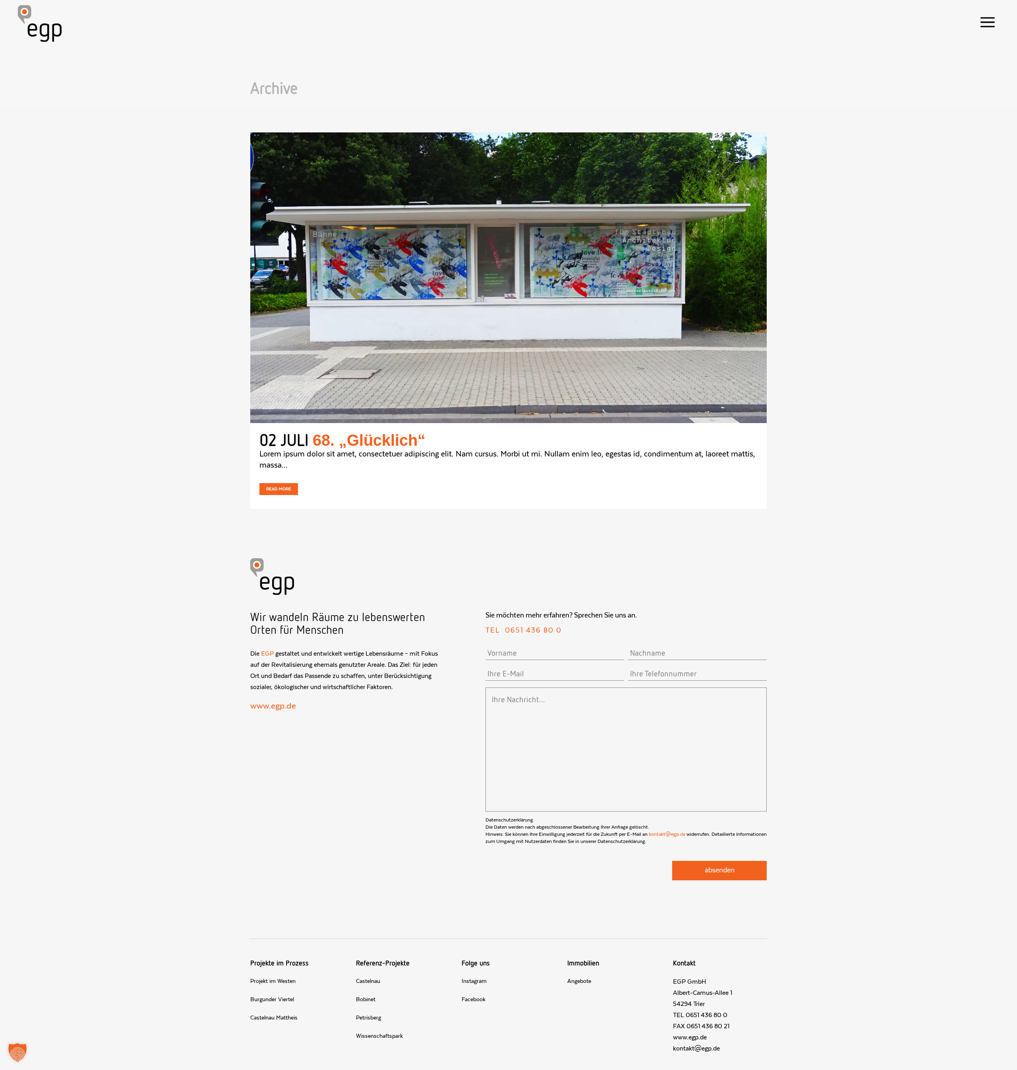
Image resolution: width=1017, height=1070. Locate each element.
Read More (278, 489)
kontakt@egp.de (667, 834)
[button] (17, 1052)
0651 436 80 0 (533, 631)
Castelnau (368, 981)
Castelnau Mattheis (274, 1018)
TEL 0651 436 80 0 (700, 1015)
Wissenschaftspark (379, 1036)
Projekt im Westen (273, 981)
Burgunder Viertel (272, 999)
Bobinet (365, 999)
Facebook (473, 999)
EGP (267, 653)
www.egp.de (273, 706)
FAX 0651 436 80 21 (701, 1026)
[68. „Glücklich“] (508, 277)
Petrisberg (368, 1018)
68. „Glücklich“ (369, 440)
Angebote (579, 981)
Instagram (474, 981)
